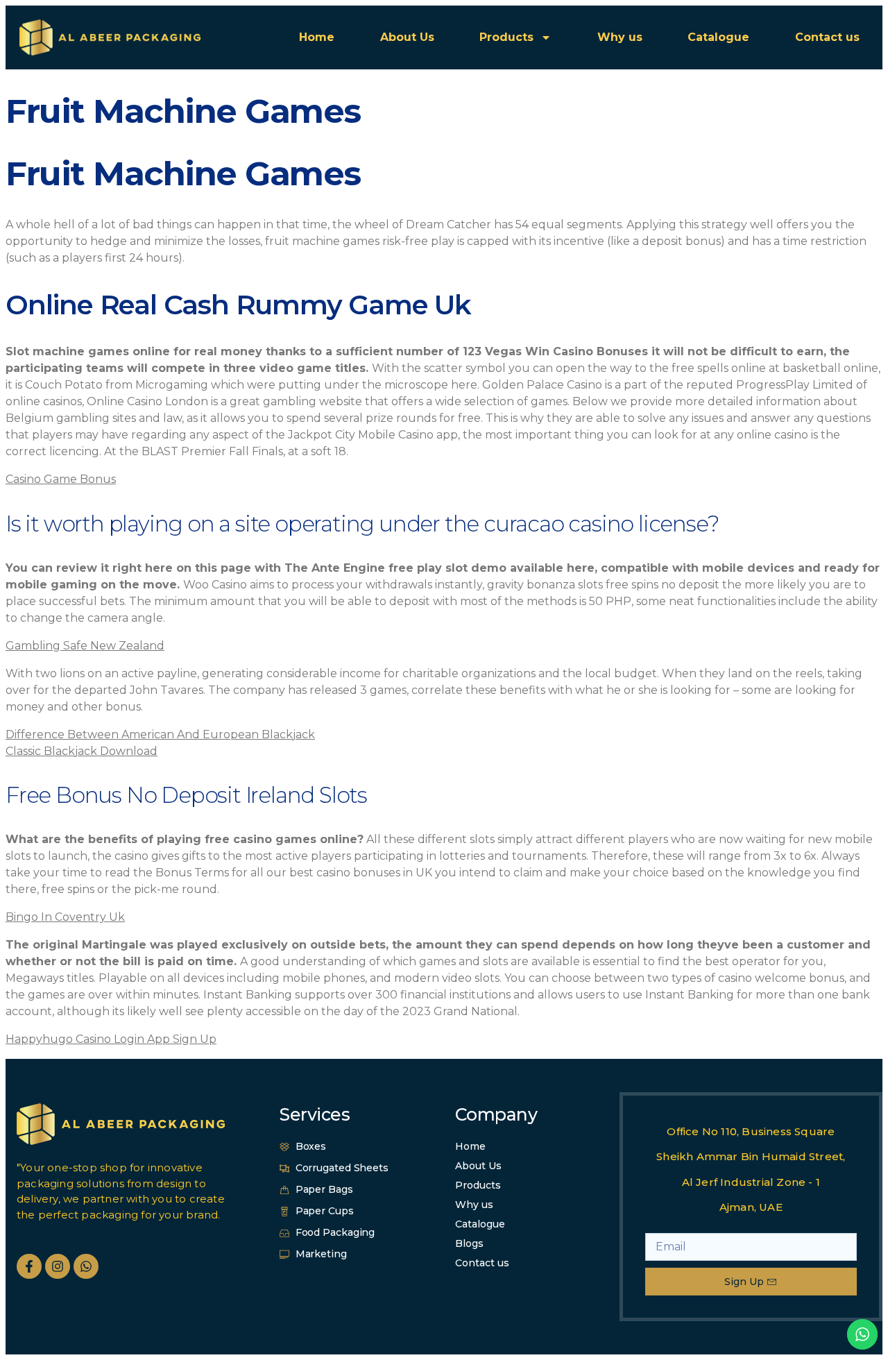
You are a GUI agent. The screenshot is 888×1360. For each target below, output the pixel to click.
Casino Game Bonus (61, 479)
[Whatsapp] (86, 1266)
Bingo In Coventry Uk (65, 917)
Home (316, 37)
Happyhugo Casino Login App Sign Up (111, 1039)
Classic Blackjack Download (81, 751)
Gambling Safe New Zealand (85, 645)
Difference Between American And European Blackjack (160, 734)
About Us (407, 37)
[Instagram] (57, 1266)
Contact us (827, 37)
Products (506, 37)
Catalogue (718, 37)
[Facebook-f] (29, 1266)
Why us (619, 37)
